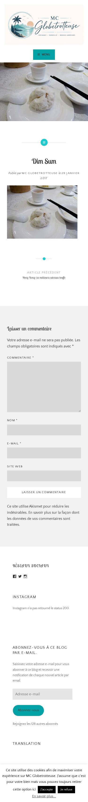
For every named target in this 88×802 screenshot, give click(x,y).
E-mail (14, 443)
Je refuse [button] (66, 789)
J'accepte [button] (47, 789)
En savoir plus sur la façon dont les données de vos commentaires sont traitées (43, 518)
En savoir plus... (44, 796)
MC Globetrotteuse (39, 173)
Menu (46, 54)
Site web (15, 466)
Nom (12, 420)
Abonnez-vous (28, 710)
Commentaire (20, 357)
